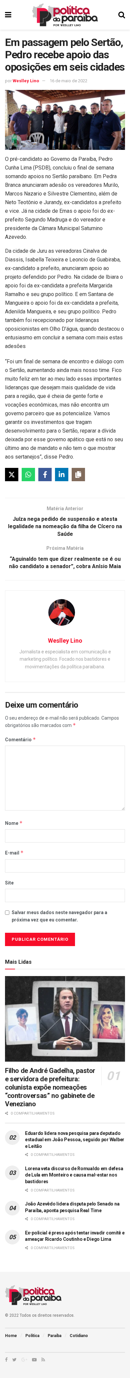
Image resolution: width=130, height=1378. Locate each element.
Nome (14, 823)
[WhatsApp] (28, 474)
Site (9, 882)
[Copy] (78, 474)
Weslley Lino (26, 80)
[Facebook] (45, 474)
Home (11, 1335)
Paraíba (54, 1335)
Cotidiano (79, 1335)
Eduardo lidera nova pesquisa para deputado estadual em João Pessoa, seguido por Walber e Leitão (74, 1140)
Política (32, 1335)
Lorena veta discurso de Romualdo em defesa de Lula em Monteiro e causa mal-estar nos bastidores (74, 1175)
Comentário (20, 739)
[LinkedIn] (61, 474)
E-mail (14, 853)
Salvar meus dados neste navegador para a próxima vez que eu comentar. (59, 916)
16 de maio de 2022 (68, 80)
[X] (11, 474)
